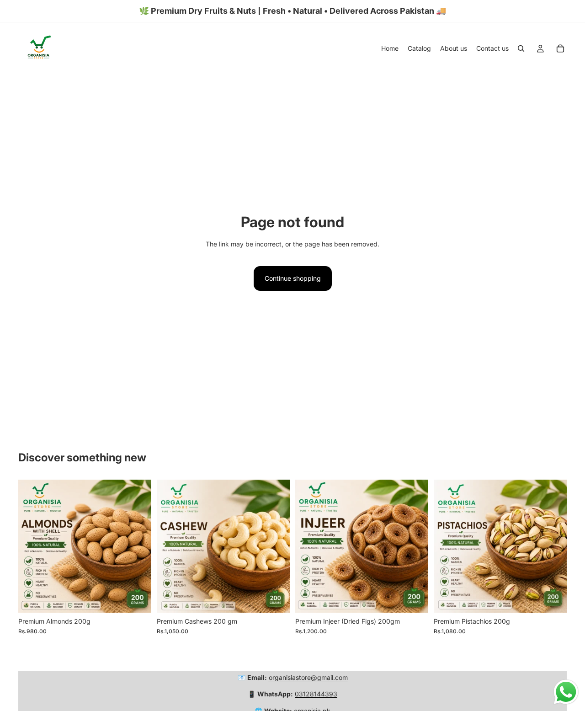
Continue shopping (293, 278)
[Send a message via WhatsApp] (566, 692)
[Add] (137, 598)
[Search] (521, 48)
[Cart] (560, 48)
